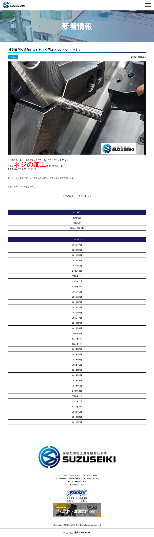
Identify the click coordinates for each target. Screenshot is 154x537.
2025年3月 (77, 323)
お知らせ (13, 57)
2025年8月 (77, 297)
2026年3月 (77, 260)
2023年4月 (77, 417)
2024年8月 (77, 354)
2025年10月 (77, 286)
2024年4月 (77, 375)
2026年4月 (77, 255)
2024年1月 (77, 391)
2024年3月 (77, 380)
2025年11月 (77, 281)
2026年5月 (77, 250)
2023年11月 (77, 401)
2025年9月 (77, 291)
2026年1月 (77, 271)
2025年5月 (77, 312)
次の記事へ (84, 196)
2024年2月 (77, 385)
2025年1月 (77, 333)
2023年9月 (77, 412)
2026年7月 (77, 245)
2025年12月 (77, 276)
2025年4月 (77, 318)
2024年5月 (77, 370)
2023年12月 (77, 396)
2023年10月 (77, 406)
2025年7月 (77, 302)
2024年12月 (77, 338)
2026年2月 (77, 265)
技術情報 (77, 217)
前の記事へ (69, 196)
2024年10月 (77, 344)
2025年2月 (77, 328)
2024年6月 (77, 365)
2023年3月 (77, 422)
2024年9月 (77, 349)
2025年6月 (77, 307)
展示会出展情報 (77, 228)
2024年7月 (77, 359)
